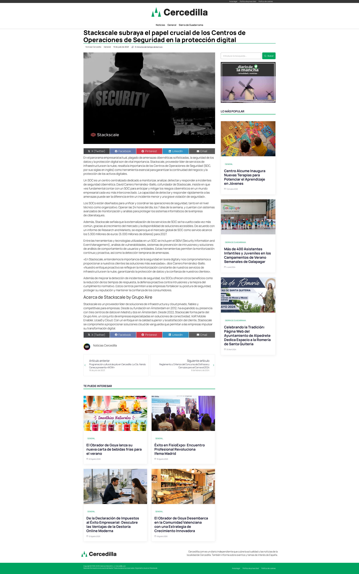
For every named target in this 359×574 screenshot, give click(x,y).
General (107, 47)
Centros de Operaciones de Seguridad (178, 166)
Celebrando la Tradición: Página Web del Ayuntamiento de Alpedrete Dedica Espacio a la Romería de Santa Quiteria (247, 335)
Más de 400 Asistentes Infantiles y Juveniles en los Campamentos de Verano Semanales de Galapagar (247, 255)
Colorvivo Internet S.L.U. (108, 566)
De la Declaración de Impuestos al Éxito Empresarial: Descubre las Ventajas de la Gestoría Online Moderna (112, 524)
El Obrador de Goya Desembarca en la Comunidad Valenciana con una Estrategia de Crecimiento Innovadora (181, 524)
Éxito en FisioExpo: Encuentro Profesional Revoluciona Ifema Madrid (179, 449)
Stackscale (157, 162)
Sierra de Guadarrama (235, 242)
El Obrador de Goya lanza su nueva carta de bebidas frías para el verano (114, 449)
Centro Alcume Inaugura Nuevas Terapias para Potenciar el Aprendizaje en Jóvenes (244, 177)
